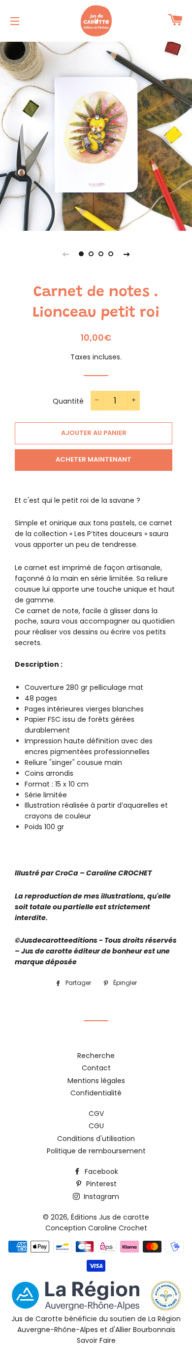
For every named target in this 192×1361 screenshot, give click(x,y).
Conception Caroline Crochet (96, 1228)
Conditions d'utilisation (96, 1138)
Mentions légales (96, 1081)
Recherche (96, 1056)
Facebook (100, 1171)
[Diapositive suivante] (126, 254)
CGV (96, 1113)
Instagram (100, 1196)
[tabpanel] (96, 135)
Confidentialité (96, 1093)
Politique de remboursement (96, 1151)
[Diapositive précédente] (65, 254)
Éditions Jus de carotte (110, 1217)
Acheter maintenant (93, 459)
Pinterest (100, 1184)
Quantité (68, 401)
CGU (96, 1126)
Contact (96, 1068)
